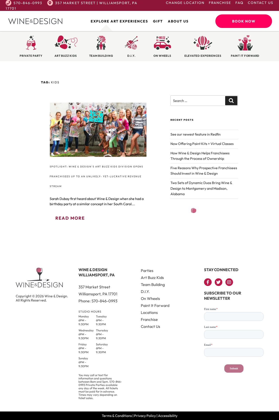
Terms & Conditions (117, 415)
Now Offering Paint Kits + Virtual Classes (202, 143)
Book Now (243, 21)
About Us (178, 21)
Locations (149, 312)
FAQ (239, 2)
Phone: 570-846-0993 (97, 300)
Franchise (220, 2)
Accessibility (167, 415)
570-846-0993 (28, 3)
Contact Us (260, 2)
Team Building (153, 284)
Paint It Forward (155, 305)
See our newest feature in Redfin (195, 134)
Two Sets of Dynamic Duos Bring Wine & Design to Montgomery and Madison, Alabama (201, 188)
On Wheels (150, 298)
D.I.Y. (145, 291)
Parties (147, 270)
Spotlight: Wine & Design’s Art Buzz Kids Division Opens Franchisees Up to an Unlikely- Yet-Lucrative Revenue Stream (96, 176)
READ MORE (70, 218)
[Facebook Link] (208, 282)
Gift (158, 21)
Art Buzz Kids (152, 277)
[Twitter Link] (218, 282)
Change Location (185, 2)
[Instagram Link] (229, 282)
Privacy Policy (145, 415)
